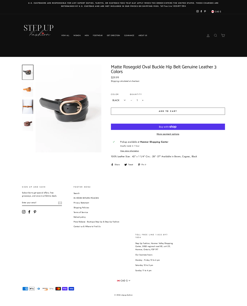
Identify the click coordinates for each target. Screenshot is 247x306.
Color (115, 94)
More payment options (168, 134)
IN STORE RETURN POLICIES (86, 198)
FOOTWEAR (97, 35)
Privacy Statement (81, 202)
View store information (129, 150)
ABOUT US (143, 35)
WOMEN (76, 35)
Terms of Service (81, 212)
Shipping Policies (81, 207)
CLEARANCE (129, 35)
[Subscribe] (60, 203)
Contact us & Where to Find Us (87, 226)
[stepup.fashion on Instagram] (23, 212)
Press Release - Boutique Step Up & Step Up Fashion (96, 221)
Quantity (136, 94)
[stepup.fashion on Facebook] (29, 212)
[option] (123, 4)
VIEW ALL (65, 35)
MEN (87, 35)
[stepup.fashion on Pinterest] (35, 212)
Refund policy (80, 217)
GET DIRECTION (113, 35)
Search (77, 193)
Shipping (115, 81)
